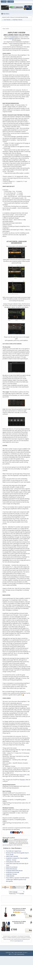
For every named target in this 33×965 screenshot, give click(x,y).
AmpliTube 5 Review (11, 874)
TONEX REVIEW (10, 876)
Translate (21, 893)
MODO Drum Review (11, 867)
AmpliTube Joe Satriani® (12, 872)
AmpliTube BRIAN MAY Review (14, 870)
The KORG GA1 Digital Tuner (13, 851)
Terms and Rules (18, 952)
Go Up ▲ (25, 952)
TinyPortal (8, 952)
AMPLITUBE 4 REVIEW (12, 856)
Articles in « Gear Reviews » (12, 848)
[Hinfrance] (6, 841)
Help (12, 952)
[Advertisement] (17, 899)
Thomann (22, 779)
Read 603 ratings (24, 913)
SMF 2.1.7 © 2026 (13, 954)
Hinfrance (11, 839)
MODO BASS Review (11, 869)
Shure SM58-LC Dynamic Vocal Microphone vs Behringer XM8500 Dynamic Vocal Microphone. (17, 879)
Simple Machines (20, 954)
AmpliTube (11, 38)
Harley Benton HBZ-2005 (13, 862)
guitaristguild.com (19, 940)
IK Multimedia (14, 37)
